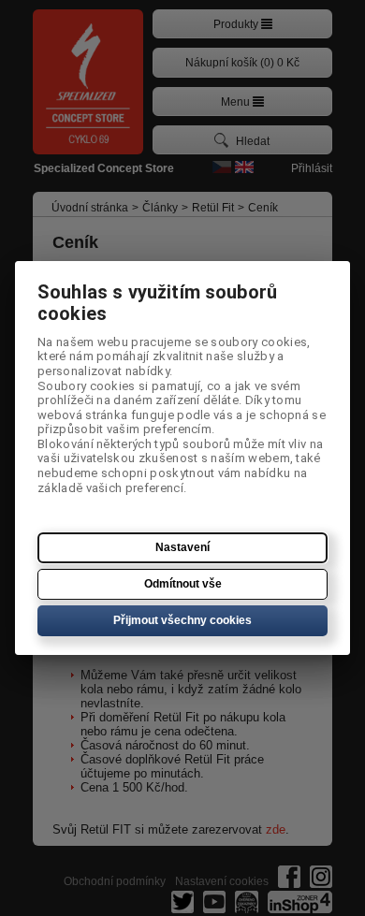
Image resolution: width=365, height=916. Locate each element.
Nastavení (182, 547)
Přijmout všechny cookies (182, 620)
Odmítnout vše (183, 583)
